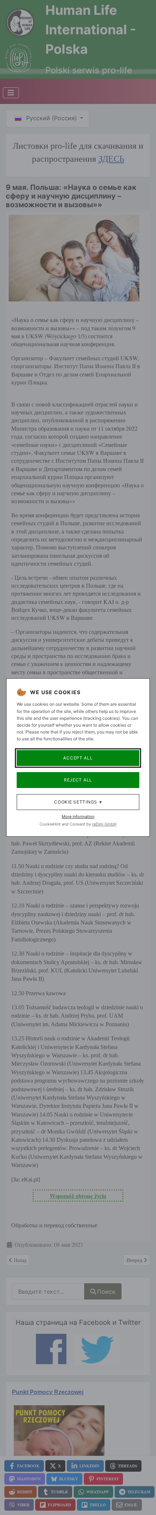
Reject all (78, 780)
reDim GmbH (104, 824)
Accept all (78, 758)
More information (78, 816)
